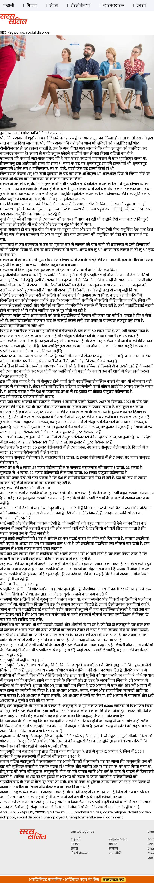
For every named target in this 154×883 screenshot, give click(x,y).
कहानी (8, 5)
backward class (88, 812)
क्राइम (141, 5)
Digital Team (54, 812)
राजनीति (115, 853)
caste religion (114, 812)
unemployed (54, 817)
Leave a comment (107, 817)
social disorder (29, 817)
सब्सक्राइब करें (113, 880)
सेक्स (53, 5)
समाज (70, 812)
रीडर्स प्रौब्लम (80, 5)
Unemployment (79, 817)
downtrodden (139, 812)
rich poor (7, 817)
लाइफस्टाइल (113, 5)
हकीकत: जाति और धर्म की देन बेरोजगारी (31, 133)
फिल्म (32, 5)
